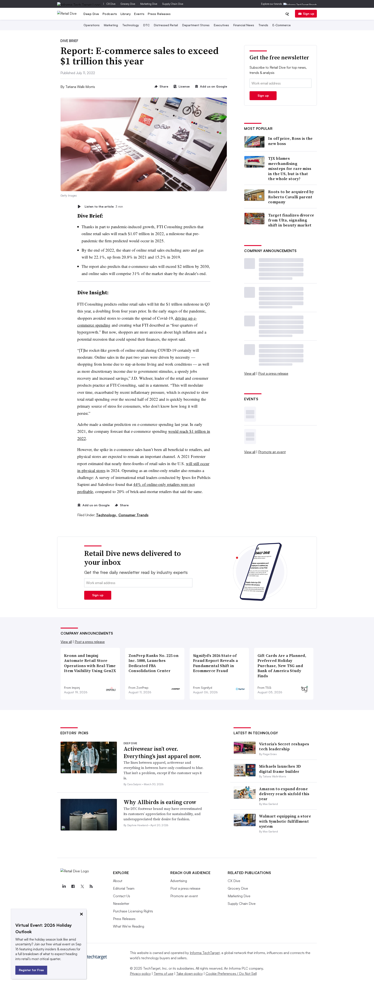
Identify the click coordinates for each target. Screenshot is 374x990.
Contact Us (121, 896)
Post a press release (273, 373)
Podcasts (110, 14)
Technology (130, 25)
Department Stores (196, 25)
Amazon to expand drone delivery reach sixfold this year (284, 794)
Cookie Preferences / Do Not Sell (231, 973)
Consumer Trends (133, 515)
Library (126, 14)
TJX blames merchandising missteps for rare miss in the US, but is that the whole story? (289, 168)
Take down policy (189, 973)
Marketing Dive (148, 3)
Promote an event (272, 452)
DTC (146, 25)
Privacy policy (140, 973)
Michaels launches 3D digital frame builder (280, 769)
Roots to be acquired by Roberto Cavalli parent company (291, 196)
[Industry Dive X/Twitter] (82, 886)
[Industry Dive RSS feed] (91, 886)
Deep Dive (91, 14)
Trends (263, 25)
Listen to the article (104, 206)
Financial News (243, 25)
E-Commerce (281, 25)
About (117, 881)
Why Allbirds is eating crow (160, 802)
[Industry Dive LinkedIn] (63, 886)
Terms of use (163, 973)
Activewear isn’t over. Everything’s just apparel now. (162, 752)
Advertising (178, 881)
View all (249, 373)
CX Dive (110, 3)
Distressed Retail (166, 25)
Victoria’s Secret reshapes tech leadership (284, 746)
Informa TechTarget (205, 953)
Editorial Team (123, 888)
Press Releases (159, 14)
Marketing (111, 25)
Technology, (107, 515)
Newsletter (121, 903)
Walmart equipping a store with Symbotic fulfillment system (285, 821)
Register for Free (31, 970)
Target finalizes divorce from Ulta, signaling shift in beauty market (291, 220)
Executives (221, 25)
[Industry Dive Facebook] (72, 886)
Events (139, 14)
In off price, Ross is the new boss (290, 141)
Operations (92, 25)
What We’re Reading (128, 926)
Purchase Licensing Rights (133, 911)
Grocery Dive (128, 3)
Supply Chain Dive (172, 3)
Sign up (308, 13)
